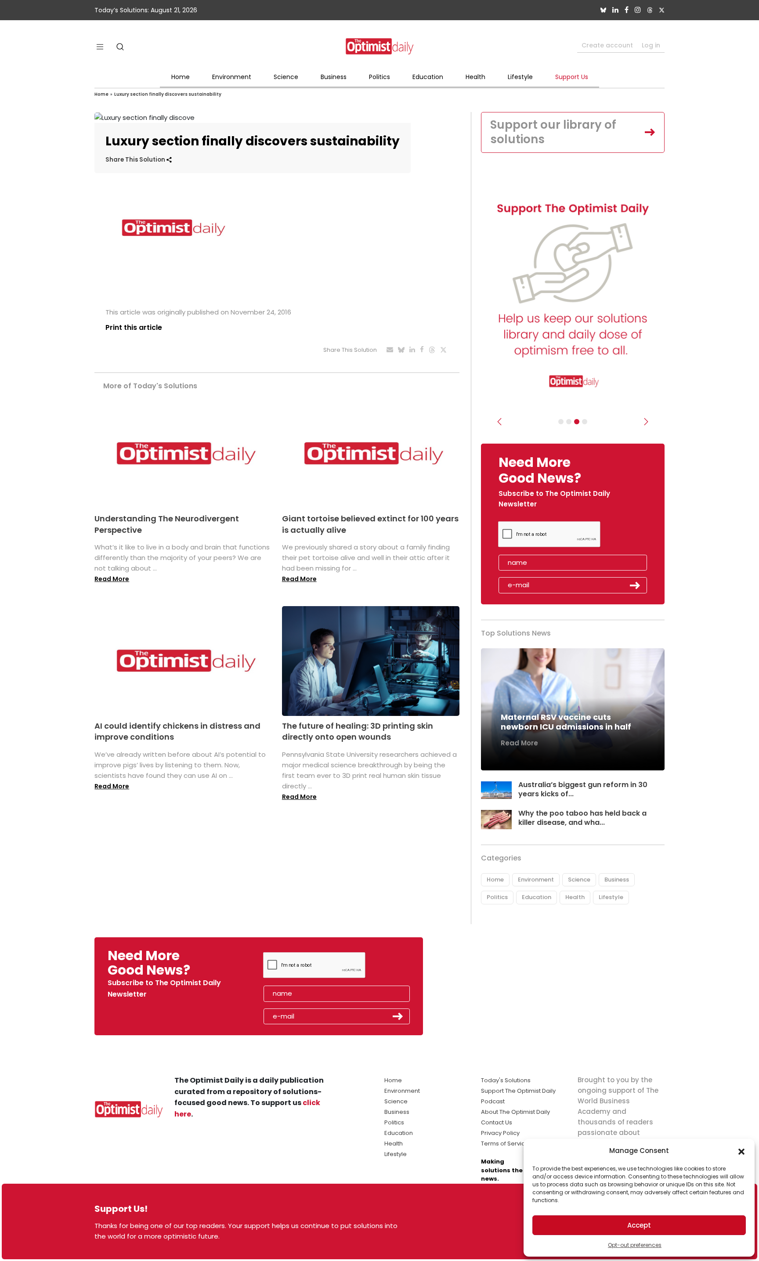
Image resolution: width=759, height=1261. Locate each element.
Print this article (133, 327)
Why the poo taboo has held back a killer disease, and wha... (582, 817)
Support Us (571, 76)
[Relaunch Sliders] (584, 421)
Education (427, 76)
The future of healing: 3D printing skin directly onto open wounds (357, 731)
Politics (379, 76)
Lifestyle (520, 76)
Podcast (493, 1101)
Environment (231, 76)
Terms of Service (505, 1143)
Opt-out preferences (634, 1245)
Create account (607, 45)
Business (334, 76)
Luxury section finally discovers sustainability (167, 94)
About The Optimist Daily (515, 1112)
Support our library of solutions (553, 132)
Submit (635, 585)
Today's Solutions (506, 1080)
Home (180, 76)
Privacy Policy (500, 1133)
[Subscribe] (561, 421)
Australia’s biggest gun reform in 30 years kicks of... (582, 789)
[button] (741, 1150)
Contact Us (496, 1122)
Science (286, 76)
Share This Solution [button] (135, 159)
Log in (651, 45)
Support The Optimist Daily (518, 1091)
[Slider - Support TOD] (576, 421)
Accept (639, 1225)
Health (475, 76)
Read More (111, 578)
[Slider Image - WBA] (568, 421)
